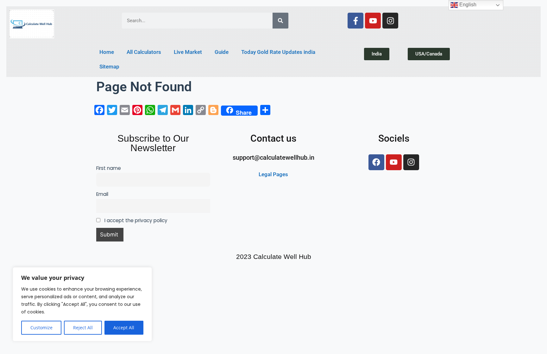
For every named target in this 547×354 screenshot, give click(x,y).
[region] (82, 304)
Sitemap (109, 66)
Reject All (83, 328)
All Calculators (144, 52)
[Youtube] (373, 21)
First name (108, 168)
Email (102, 194)
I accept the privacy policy (135, 220)
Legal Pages (273, 174)
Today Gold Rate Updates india (278, 52)
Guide (222, 52)
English (467, 4)
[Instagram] (390, 21)
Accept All (123, 328)
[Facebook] (376, 162)
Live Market (188, 52)
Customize (41, 328)
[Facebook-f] (355, 21)
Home (106, 52)
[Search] (280, 21)
